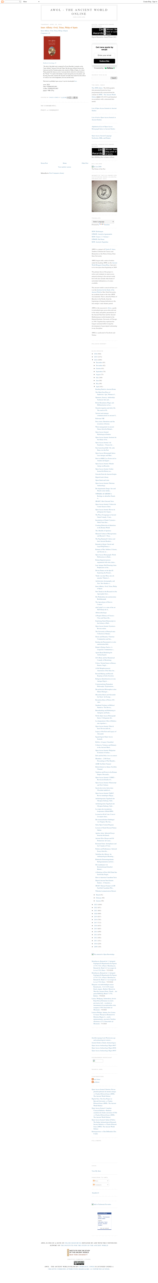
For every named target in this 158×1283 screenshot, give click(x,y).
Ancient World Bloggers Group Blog (104, 264)
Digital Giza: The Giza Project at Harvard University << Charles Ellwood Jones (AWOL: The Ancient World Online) (104, 1102)
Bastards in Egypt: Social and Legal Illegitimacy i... (104, 545)
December (99, 362)
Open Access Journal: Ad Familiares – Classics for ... (104, 443)
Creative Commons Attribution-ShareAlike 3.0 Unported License (78, 1269)
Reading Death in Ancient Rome (105, 389)
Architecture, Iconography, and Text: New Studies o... (105, 582)
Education (101, 1222)
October (98, 368)
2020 (96, 913)
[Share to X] (72, 97)
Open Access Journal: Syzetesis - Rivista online (105, 627)
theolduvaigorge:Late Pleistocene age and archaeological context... (103, 1039)
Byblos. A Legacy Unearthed (104, 742)
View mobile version (64, 167)
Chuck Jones (54, 97)
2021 (96, 910)
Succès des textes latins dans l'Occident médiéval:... (104, 789)
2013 (96, 935)
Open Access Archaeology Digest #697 (104, 1045)
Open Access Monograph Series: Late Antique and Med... (105, 454)
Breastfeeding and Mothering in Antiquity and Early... (105, 711)
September (99, 371)
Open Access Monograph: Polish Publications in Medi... (105, 556)
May (97, 383)
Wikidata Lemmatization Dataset (105, 891)
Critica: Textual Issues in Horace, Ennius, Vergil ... (105, 664)
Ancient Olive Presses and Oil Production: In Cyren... (104, 839)
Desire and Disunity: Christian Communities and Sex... (104, 638)
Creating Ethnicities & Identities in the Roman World (105, 526)
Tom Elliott (95, 1082)
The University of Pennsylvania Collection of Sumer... (105, 632)
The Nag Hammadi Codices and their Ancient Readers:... (105, 540)
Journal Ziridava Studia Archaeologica (104, 1043)
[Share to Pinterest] (77, 97)
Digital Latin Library (101, 477)
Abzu (109, 308)
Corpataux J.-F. (45, 33)
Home (65, 163)
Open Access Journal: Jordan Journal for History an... (104, 470)
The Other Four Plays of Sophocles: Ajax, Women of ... (105, 393)
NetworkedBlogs (102, 1213)
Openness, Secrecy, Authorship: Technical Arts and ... (105, 398)
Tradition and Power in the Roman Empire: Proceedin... (106, 773)
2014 (96, 932)
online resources (73, 1243)
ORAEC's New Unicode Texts (104, 501)
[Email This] (68, 97)
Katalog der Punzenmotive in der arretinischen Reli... (105, 643)
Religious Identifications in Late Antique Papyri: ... (105, 680)
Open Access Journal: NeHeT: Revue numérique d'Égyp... (104, 794)
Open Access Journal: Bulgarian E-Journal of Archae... (105, 751)
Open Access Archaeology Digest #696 (104, 1048)
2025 (96, 357)
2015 (96, 929)
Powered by (99, 68)
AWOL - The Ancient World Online (79, 12)
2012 (96, 938)
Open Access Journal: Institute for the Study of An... (105, 438)
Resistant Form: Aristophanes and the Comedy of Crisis (105, 845)
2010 (96, 944)
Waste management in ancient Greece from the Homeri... (104, 428)
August (98, 374)
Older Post (85, 163)
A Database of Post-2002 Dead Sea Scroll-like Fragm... (106, 873)
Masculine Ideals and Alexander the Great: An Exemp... (105, 696)
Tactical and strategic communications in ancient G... (106, 414)
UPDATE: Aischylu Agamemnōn (102, 234)
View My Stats (96, 1171)
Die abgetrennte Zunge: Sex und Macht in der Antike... (105, 489)
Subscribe (104, 61)
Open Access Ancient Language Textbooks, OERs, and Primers (102, 137)
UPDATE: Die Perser (98, 239)
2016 (96, 926)
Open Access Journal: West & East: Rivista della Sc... (104, 727)
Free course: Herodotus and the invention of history (105, 422)
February (99, 898)
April (98, 386)
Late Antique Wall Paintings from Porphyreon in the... (105, 566)
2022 (96, 907)
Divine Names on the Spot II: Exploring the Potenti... (104, 571)
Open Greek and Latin (102, 480)
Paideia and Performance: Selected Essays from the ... (106, 850)
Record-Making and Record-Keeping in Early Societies (104, 675)
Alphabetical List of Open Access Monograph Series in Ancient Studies (103, 127)
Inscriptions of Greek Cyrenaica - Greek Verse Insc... (105, 521)
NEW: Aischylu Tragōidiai (100, 242)
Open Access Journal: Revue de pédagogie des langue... (105, 511)
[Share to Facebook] (74, 97)
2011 (96, 941)
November (99, 365)
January (98, 901)
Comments (98, 1185)
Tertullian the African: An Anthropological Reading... (104, 855)
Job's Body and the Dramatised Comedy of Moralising (105, 659)
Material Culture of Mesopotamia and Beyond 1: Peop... (105, 535)
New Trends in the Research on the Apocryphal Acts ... (106, 592)
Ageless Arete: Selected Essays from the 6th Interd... (105, 834)
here (75, 81)
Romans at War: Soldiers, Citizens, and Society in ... (106, 550)
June (97, 380)
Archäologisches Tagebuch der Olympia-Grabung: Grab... (105, 799)
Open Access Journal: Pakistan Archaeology (105, 484)
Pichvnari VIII (99, 418)
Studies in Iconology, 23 (49, 63)
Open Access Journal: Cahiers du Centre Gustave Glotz (105, 505)
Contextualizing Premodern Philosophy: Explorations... (104, 685)
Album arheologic (101, 613)
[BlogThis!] (70, 97)
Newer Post (44, 163)
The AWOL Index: (97, 88)
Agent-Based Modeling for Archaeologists (103, 653)
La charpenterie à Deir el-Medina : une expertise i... (106, 722)
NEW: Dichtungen (97, 231)
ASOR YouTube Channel (103, 764)
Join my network (104, 1228)
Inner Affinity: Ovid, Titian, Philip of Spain (54, 31)
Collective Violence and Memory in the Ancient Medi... (105, 746)
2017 (96, 923)
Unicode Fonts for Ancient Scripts (105, 474)
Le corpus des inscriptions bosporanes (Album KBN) (104, 810)
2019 (96, 916)
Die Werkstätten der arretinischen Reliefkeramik (105, 598)
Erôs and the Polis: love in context (106, 755)
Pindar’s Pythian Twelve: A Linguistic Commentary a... (104, 648)
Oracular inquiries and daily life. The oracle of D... (105, 409)
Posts (96, 1181)
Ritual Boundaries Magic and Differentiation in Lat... (104, 404)
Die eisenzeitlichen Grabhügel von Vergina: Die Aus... (104, 820)
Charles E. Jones (110, 249)
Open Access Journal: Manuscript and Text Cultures (105, 784)
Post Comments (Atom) (56, 173)
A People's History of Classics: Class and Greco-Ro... (104, 617)
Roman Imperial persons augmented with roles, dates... (105, 561)
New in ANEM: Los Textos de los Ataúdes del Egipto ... (105, 459)
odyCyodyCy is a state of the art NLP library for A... (105, 608)
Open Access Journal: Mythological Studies (103, 433)
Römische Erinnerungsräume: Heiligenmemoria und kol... (104, 860)
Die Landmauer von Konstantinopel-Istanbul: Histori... (104, 867)
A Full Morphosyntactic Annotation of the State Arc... (105, 669)
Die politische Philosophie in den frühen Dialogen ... (105, 690)
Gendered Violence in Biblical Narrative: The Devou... (105, 706)
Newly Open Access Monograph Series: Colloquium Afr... (105, 717)
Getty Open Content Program (104, 825)
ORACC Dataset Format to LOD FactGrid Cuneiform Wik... (105, 887)
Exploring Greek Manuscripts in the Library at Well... (105, 622)
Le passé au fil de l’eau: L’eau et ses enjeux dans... (105, 815)
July (97, 377)
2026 (96, 354)
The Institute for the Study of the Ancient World (84, 1245)
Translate (107, 225)
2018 (96, 919)
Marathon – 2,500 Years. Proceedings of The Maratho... (105, 759)
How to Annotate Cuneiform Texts (106, 877)
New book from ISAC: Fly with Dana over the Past (105, 449)
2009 (96, 947)
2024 (96, 360)
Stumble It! (95, 1193)
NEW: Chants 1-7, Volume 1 (100, 237)
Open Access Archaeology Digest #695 (104, 1051)
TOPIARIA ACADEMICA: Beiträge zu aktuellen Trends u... (105, 496)
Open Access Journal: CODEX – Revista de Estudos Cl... (105, 778)
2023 (96, 904)
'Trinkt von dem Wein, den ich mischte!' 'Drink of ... (104, 577)
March (98, 895)
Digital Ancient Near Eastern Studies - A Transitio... (104, 881)
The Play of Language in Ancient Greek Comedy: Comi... (105, 516)
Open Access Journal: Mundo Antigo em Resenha (104, 465)
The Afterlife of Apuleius (103, 531)
